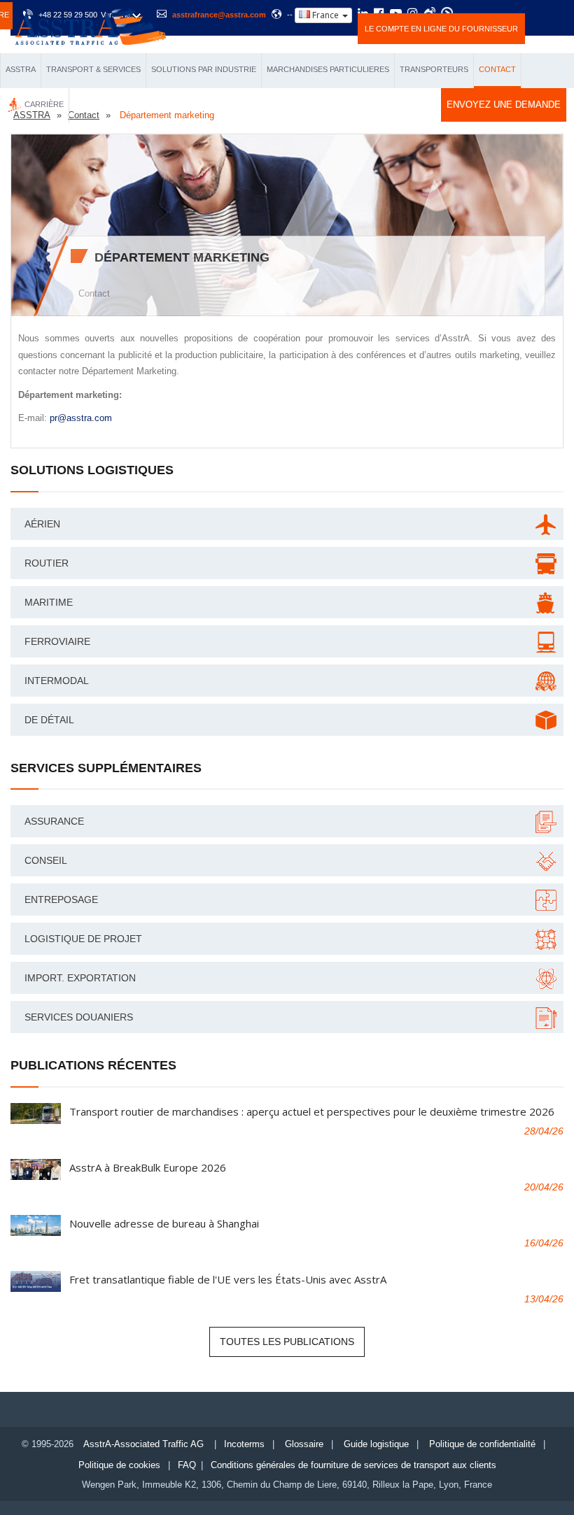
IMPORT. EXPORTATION (80, 977)
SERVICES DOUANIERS (78, 1017)
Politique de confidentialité (482, 1444)
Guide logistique (376, 1444)
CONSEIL (45, 860)
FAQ (187, 1465)
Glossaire (304, 1444)
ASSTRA (21, 69)
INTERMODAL (56, 680)
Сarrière (44, 104)
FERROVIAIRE (57, 641)
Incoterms (244, 1444)
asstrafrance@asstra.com (219, 14)
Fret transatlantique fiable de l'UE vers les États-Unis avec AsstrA (227, 1279)
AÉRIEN (42, 523)
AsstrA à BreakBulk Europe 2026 (147, 1167)
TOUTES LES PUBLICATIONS (287, 1341)
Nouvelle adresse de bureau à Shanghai (164, 1223)
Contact (94, 293)
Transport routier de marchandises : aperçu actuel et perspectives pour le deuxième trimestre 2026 (311, 1111)
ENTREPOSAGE (61, 899)
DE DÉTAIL (49, 719)
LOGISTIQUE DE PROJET (83, 938)
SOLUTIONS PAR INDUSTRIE (203, 69)
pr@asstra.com (81, 418)
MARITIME (48, 602)
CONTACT (497, 69)
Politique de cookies (119, 1465)
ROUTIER (46, 563)
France (325, 15)
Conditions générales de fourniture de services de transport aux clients (353, 1465)
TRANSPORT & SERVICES (93, 69)
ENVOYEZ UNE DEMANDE (504, 104)
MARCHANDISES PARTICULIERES (328, 69)
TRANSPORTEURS (434, 69)
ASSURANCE (54, 821)
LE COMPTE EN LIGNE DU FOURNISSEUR (441, 28)
